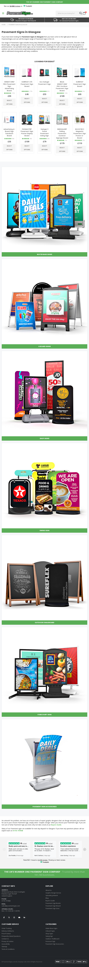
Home (3, 25)
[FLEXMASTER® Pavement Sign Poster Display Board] (27, 119)
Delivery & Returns (8, 931)
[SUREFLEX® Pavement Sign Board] (80, 72)
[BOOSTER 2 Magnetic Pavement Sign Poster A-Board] (80, 119)
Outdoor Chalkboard (52, 939)
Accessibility (6, 944)
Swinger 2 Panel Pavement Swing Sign (44, 132)
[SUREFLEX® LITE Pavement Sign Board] (27, 72)
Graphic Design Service (53, 893)
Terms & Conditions (8, 949)
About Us (49, 890)
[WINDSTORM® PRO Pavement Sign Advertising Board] (9, 72)
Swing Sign (49, 936)
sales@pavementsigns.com (11, 906)
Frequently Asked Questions (11, 936)
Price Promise (6, 934)
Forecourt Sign (50, 941)
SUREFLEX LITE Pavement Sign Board (27, 84)
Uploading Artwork (52, 895)
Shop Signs (49, 934)
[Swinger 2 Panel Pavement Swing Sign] (44, 119)
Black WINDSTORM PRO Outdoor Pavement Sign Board (62, 86)
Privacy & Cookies (7, 941)
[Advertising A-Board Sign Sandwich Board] (9, 119)
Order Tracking (7, 928)
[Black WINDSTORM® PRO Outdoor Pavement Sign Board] (62, 72)
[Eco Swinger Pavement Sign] (44, 72)
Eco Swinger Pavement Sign (44, 83)
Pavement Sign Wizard (53, 906)
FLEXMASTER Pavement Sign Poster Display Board (27, 132)
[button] (84, 13)
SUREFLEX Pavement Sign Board (79, 84)
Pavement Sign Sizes (52, 908)
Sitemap (4, 947)
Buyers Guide (56, 825)
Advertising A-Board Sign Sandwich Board (9, 132)
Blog (47, 898)
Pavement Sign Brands (53, 903)
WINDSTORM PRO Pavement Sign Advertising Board (9, 86)
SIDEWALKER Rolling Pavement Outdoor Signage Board (62, 133)
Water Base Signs (51, 928)
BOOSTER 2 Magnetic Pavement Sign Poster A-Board (79, 133)
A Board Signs (50, 931)
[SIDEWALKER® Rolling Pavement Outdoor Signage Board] (62, 119)
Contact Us (5, 939)
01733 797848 (18, 831)
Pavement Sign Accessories (55, 944)
